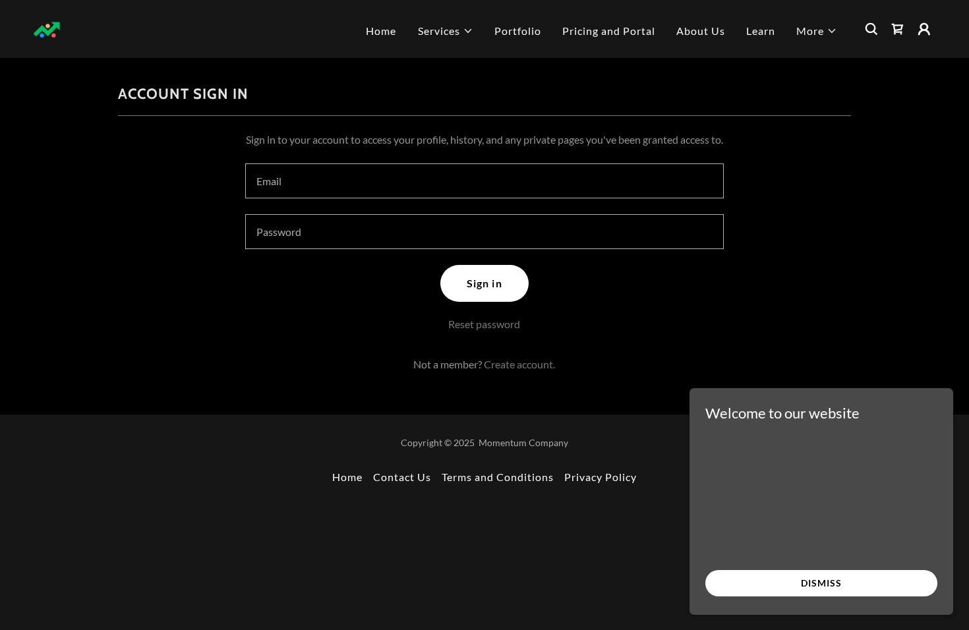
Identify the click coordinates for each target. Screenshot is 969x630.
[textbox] (484, 180)
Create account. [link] (519, 364)
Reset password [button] (484, 324)
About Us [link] (700, 30)
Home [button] (347, 477)
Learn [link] (760, 30)
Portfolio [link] (517, 30)
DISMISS (821, 582)
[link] (47, 27)
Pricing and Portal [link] (608, 30)
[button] (445, 31)
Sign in (484, 283)
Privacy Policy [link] (600, 477)
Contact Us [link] (402, 477)
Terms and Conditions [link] (498, 477)
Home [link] (381, 30)
